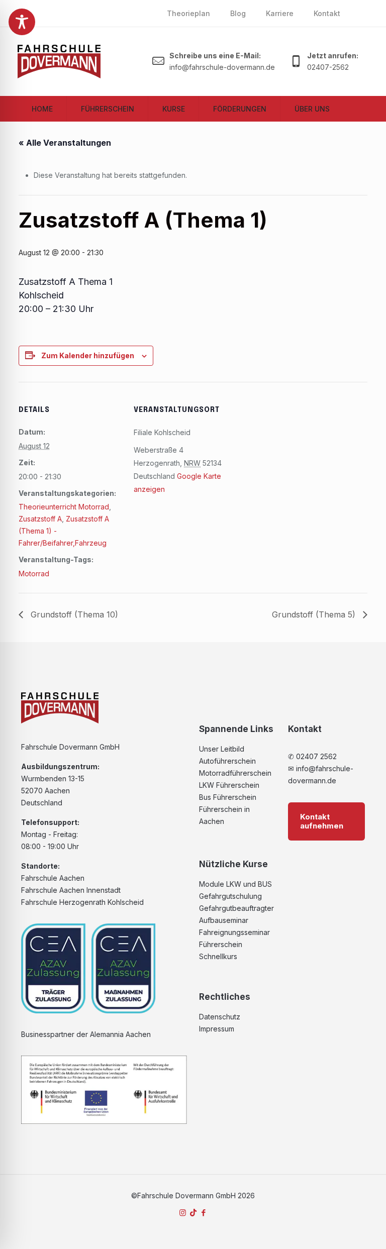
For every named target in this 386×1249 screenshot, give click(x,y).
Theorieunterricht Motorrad (64, 506)
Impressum (216, 1028)
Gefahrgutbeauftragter (236, 908)
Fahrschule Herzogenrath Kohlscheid (82, 902)
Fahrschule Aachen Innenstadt (71, 890)
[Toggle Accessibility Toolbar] (22, 22)
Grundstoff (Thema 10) (73, 614)
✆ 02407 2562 (312, 756)
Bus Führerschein (227, 797)
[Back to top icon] (337, 1228)
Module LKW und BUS (235, 884)
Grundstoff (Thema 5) (315, 614)
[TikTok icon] (193, 1212)
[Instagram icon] (182, 1212)
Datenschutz (219, 1016)
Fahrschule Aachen (52, 878)
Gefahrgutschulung (230, 896)
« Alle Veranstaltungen (65, 143)
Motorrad (34, 573)
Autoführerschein (227, 761)
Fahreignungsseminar (234, 932)
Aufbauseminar (223, 920)
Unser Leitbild (221, 749)
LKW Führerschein (229, 785)
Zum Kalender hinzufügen (87, 355)
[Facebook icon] (204, 1212)
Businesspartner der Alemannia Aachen (86, 1034)
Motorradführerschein (235, 773)
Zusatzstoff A (40, 518)
